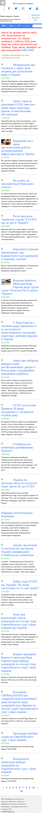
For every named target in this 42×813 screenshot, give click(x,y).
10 (33, 787)
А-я (27, 26)
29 (21, 791)
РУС (20, 26)
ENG (11, 26)
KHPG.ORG (27, 50)
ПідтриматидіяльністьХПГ (35, 17)
